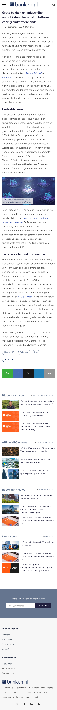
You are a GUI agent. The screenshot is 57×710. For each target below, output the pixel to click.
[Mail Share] (49, 373)
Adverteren (7, 639)
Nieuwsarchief (8, 644)
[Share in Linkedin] (39, 373)
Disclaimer (7, 663)
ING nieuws (49, 536)
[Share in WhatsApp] (7, 373)
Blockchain (8, 359)
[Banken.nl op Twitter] (17, 704)
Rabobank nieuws (47, 489)
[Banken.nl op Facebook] (24, 704)
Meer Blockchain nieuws (44, 395)
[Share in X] (28, 373)
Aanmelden (43, 605)
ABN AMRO (30, 73)
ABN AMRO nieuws (46, 442)
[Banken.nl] (32, 3)
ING (40, 73)
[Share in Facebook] (18, 373)
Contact (5, 648)
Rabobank (7, 77)
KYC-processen (26, 296)
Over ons (6, 634)
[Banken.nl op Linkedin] (31, 704)
